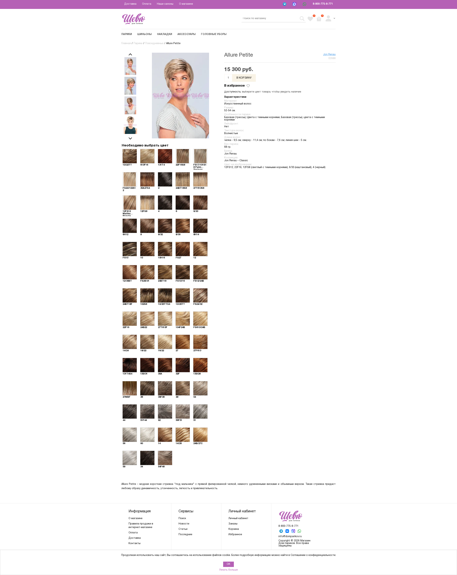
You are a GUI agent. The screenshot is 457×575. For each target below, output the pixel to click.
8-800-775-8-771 (323, 4)
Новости (184, 524)
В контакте (287, 531)
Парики (126, 34)
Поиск (182, 518)
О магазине (186, 4)
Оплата (146, 4)
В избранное (234, 85)
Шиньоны (144, 34)
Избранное (235, 534)
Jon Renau (329, 54)
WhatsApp (305, 4)
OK (228, 564)
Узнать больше (228, 570)
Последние (185, 534)
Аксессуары (186, 34)
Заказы (232, 524)
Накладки (164, 34)
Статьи (183, 529)
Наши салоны (165, 4)
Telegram (285, 4)
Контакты (134, 543)
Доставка (130, 4)
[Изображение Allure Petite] (130, 66)
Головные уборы (214, 34)
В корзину (244, 78)
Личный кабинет (238, 518)
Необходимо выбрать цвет (145, 145)
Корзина (233, 529)
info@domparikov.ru (290, 536)
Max (295, 4)
